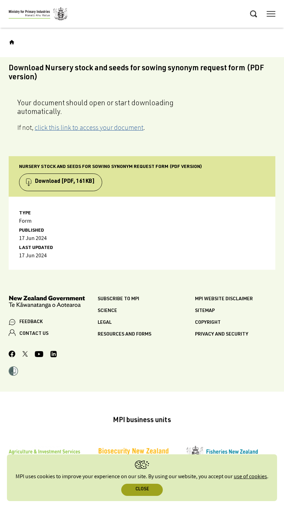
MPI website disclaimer (224, 299)
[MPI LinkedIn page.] (53, 355)
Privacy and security (221, 334)
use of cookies (250, 476)
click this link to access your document (89, 127)
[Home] (12, 42)
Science (107, 311)
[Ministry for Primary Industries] (38, 15)
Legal (105, 322)
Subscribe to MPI (118, 299)
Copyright (208, 322)
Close (142, 489)
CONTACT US (33, 333)
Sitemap (205, 311)
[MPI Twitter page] (25, 355)
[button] (13, 371)
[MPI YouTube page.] (39, 355)
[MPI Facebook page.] (12, 354)
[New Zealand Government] (53, 303)
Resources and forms (124, 334)
